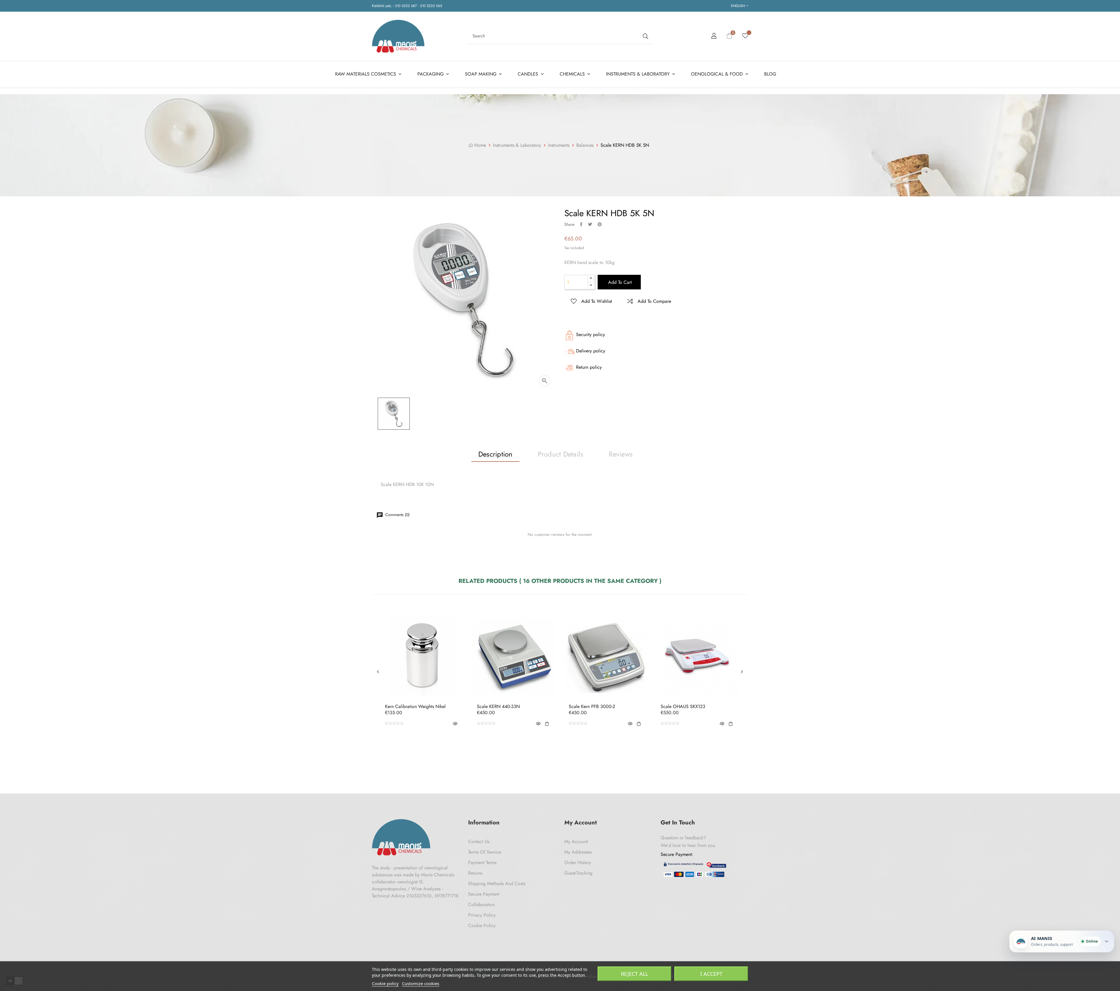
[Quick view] (455, 723)
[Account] (714, 36)
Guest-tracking (578, 873)
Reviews (621, 454)
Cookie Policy (482, 925)
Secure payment (483, 894)
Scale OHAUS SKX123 (683, 706)
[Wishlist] (745, 36)
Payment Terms (482, 862)
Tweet (590, 224)
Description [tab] (495, 454)
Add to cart (619, 282)
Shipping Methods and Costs (496, 883)
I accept (711, 973)
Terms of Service (484, 852)
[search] (645, 36)
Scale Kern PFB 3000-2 (592, 706)
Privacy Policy (482, 915)
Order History (577, 862)
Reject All (634, 973)
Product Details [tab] (561, 454)
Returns (475, 873)
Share (581, 224)
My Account (576, 841)
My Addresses (578, 852)
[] (546, 723)
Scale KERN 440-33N (498, 706)
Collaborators (481, 904)
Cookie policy (385, 983)
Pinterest (600, 224)
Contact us (478, 841)
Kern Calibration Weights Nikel (415, 706)
